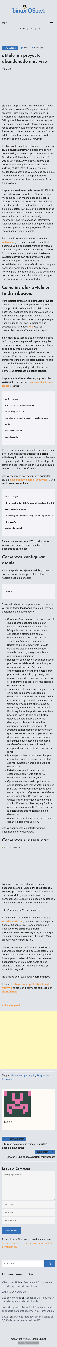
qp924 (5, 1316)
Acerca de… (21, 1291)
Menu (5, 22)
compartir (24, 1075)
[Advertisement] (28, 1040)
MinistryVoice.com (31, 1343)
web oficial (8, 242)
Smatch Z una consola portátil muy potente (31, 1156)
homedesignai (10, 1307)
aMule (14, 1075)
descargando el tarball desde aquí (28, 479)
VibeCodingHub (11, 1282)
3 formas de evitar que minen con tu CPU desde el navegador (25, 1146)
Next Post (42, 1151)
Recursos (7, 1079)
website (6, 1291)
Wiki (31, 326)
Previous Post (16, 1138)
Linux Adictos (10, 48)
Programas (43, 1075)
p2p (33, 1075)
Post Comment (11, 1230)
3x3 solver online (11, 1297)
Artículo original (11, 1005)
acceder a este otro (12, 921)
